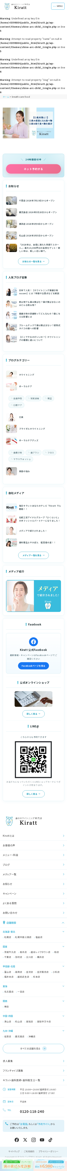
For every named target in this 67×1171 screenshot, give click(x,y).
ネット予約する (33, 169)
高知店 (29, 1021)
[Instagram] (33, 1140)
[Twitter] (25, 1140)
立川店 (29, 957)
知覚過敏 (35, 398)
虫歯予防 (17, 398)
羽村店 (18, 957)
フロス (51, 452)
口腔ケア (17, 405)
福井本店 (9, 976)
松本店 (36, 976)
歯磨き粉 (17, 452)
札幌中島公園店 (23, 937)
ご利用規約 (29, 1151)
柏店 (56, 952)
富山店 (7, 972)
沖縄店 (32, 1036)
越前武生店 (23, 976)
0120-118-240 (32, 1111)
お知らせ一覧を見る (32, 261)
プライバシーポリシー (49, 1151)
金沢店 (29, 972)
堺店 (6, 1006)
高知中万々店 (44, 1021)
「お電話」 (24, 1124)
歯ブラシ (35, 452)
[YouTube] (42, 1140)
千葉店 (7, 957)
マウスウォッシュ (22, 459)
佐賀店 (7, 1036)
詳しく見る (32, 713)
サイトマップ (14, 1151)
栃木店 (23, 952)
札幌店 (7, 937)
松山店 (18, 1021)
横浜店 (40, 957)
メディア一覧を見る (32, 555)
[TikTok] (50, 1140)
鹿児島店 (20, 1036)
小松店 (56, 972)
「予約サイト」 (44, 1124)
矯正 (50, 398)
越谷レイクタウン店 (40, 952)
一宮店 (21, 991)
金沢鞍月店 (43, 972)
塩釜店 (39, 937)
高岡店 (18, 972)
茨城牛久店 (10, 952)
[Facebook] (17, 1140)
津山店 (7, 1021)
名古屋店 (9, 991)
